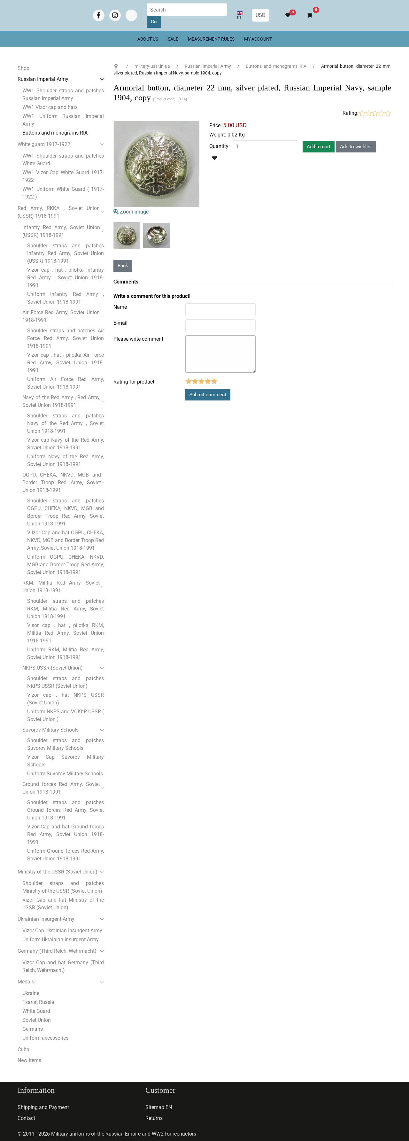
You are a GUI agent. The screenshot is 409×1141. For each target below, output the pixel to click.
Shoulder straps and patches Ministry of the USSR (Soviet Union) (63, 887)
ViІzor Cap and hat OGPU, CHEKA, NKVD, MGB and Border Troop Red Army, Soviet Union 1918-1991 (65, 540)
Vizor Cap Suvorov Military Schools (65, 761)
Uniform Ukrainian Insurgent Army (60, 939)
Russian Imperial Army (43, 79)
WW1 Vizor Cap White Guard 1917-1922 (63, 176)
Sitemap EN (158, 1107)
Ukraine (30, 993)
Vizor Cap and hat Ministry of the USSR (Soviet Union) (63, 904)
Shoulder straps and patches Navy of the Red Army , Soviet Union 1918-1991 (65, 423)
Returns (154, 1118)
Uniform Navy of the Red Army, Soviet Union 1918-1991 (65, 460)
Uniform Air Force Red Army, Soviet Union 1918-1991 (65, 383)
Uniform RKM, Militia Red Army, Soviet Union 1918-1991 (65, 653)
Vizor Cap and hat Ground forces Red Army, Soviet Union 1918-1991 (65, 834)
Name (120, 307)
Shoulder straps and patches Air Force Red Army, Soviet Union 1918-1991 (65, 338)
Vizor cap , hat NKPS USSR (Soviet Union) (65, 699)
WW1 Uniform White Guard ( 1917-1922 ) (63, 193)
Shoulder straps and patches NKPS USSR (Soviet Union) (65, 682)
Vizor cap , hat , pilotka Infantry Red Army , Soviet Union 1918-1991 (65, 277)
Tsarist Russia (38, 1002)
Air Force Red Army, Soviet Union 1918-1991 (61, 316)
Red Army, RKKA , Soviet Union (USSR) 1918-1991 (59, 212)
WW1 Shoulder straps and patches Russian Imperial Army (63, 94)
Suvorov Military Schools (50, 730)
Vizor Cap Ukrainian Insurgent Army (62, 931)
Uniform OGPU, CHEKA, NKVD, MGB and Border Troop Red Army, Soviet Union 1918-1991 (65, 564)
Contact (26, 1118)
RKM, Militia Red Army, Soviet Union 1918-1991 (61, 587)
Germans (32, 1029)
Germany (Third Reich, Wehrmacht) (57, 951)
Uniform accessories (45, 1038)
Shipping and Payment (43, 1107)
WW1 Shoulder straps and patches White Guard (63, 160)
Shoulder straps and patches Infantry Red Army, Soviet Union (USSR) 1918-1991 (65, 253)
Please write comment (138, 339)
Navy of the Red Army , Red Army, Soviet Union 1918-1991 (61, 401)
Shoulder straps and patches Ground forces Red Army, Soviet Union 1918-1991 (65, 810)
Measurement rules (211, 39)
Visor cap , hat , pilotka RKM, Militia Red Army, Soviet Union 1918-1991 (65, 633)
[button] (306, 15)
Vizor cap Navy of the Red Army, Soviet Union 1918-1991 (65, 444)
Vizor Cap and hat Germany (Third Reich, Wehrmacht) (63, 966)
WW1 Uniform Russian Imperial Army (63, 120)
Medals (26, 982)
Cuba (23, 1049)
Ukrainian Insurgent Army (46, 919)
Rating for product (133, 382)
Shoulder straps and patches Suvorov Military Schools (65, 744)
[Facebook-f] (98, 15)
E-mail (120, 323)
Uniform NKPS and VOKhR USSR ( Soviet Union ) (65, 715)
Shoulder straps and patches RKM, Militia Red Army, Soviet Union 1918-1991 (65, 608)
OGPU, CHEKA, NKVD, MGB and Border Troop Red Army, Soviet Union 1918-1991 (61, 482)
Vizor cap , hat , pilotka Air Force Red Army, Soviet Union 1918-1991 (65, 362)
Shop (23, 68)
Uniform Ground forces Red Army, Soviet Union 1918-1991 (65, 855)
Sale (173, 39)
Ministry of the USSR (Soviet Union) (57, 872)
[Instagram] (115, 15)
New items (29, 1060)
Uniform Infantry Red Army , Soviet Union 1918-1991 (65, 298)
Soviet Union (36, 1020)
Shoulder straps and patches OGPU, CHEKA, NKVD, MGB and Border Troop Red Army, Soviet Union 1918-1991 (65, 512)
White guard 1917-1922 (44, 144)
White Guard (36, 1011)
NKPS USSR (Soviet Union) (52, 668)
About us (147, 39)
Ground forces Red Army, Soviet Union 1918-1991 (61, 788)
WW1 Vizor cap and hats (50, 107)
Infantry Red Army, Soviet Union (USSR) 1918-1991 (61, 231)
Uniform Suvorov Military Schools (65, 774)
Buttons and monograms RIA (55, 133)
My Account (258, 39)
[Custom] (131, 15)
